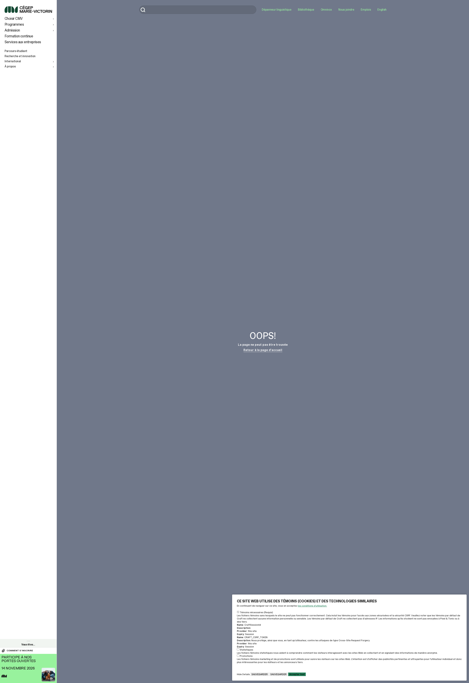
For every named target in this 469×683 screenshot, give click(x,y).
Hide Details (243, 674)
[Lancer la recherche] (143, 10)
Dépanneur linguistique (276, 9)
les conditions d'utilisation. (312, 605)
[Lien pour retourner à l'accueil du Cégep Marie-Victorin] (28, 12)
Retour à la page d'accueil (262, 350)
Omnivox (326, 9)
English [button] (382, 9)
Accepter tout (297, 674)
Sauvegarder (260, 674)
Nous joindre (346, 9)
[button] (30, 18)
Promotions (246, 656)
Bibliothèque (306, 9)
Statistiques (246, 649)
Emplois (366, 9)
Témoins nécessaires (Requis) (256, 612)
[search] (197, 9)
